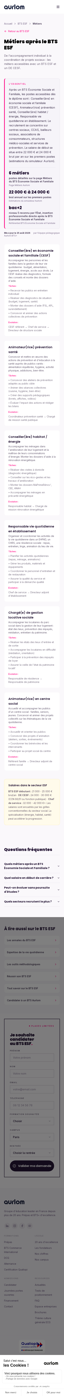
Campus (15, 1130)
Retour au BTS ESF (18, 31)
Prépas (8, 1242)
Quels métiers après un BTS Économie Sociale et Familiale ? (26, 866)
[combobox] (32, 1121)
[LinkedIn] (7, 1226)
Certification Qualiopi (15, 1269)
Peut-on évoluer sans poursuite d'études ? (27, 890)
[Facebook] (22, 1226)
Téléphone (17, 1098)
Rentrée (15, 1146)
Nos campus (42, 1259)
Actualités (40, 1284)
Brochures (40, 1312)
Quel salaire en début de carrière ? (28, 878)
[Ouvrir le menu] (58, 7)
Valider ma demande (34, 1166)
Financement (11, 1300)
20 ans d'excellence (46, 1242)
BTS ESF (22, 23)
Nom (13, 1066)
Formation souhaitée (24, 1114)
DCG (6, 1257)
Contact (8, 1306)
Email (13, 1082)
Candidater (10, 1284)
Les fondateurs (43, 1247)
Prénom (15, 1050)
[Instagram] (15, 1226)
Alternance (10, 1263)
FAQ (37, 1300)
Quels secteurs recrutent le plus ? (28, 902)
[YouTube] (30, 1226)
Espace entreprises (46, 1306)
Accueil (8, 23)
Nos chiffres (41, 1253)
